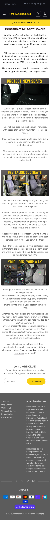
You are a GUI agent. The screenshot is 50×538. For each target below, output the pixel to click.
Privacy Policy (7, 417)
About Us (5, 401)
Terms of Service (8, 411)
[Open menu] (4, 14)
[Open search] (38, 14)
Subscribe (36, 381)
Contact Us (6, 408)
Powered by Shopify (35, 514)
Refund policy (7, 414)
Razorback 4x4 (19, 514)
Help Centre (6, 405)
